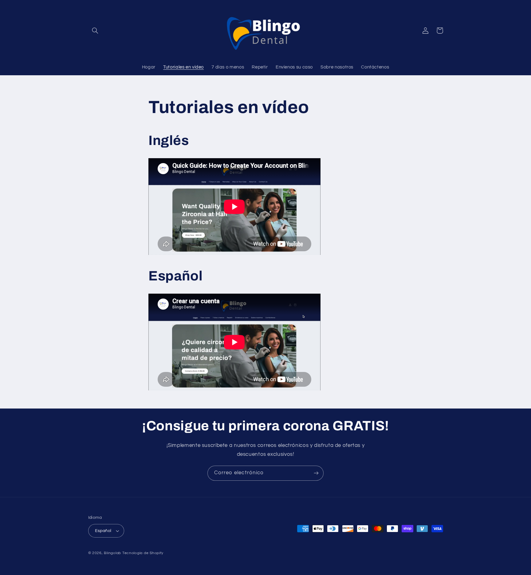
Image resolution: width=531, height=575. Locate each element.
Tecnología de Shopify (142, 553)
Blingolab (112, 553)
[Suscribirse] (316, 473)
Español (103, 531)
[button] (95, 30)
